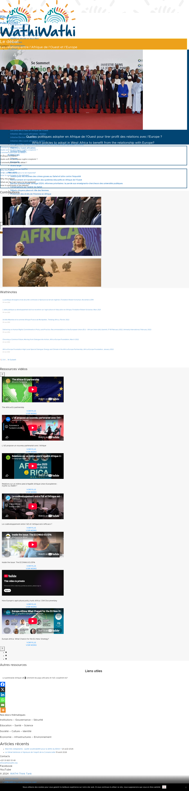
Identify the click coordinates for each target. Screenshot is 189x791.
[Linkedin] (2, 694)
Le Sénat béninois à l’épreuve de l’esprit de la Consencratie (30, 752)
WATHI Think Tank (21, 774)
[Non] (185, 787)
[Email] (2, 705)
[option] (31, 396)
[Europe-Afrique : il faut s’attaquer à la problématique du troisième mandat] (52, 242)
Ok (164, 787)
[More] (3, 710)
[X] (2, 689)
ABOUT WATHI (11, 779)
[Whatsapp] (2, 699)
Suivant (13, 360)
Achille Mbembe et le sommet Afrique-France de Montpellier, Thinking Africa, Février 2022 (36, 319)
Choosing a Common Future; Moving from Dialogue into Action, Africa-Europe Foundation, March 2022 (41, 339)
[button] (2, 374)
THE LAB (9, 782)
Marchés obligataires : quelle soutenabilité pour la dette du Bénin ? (33, 749)
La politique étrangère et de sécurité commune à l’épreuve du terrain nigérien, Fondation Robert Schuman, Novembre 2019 (48, 300)
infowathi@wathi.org (8, 763)
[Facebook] (2, 684)
